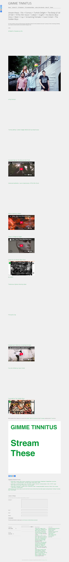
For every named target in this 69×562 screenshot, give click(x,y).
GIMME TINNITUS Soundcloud (32, 418)
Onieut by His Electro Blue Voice (17, 260)
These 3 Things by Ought (15, 236)
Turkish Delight (13, 489)
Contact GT (14, 7)
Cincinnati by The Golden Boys (16, 398)
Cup (23, 488)
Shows (51, 7)
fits (24, 488)
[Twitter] (1, 8)
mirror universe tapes (52, 534)
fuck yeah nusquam (51, 532)
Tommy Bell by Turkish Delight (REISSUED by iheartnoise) (23, 130)
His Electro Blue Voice (36, 488)
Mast (41, 488)
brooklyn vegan (51, 530)
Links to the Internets (39, 7)
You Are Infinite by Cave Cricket (16, 368)
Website (9, 515)
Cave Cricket (16, 488)
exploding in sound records (53, 531)
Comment (10, 499)
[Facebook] (1, 6)
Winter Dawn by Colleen (14, 213)
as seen (11, 277)
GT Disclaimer (21, 7)
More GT (47, 7)
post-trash (50, 536)
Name (9, 510)
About (9, 7)
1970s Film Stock (11, 488)
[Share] (1, 11)
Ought (44, 488)
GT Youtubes (42, 418)
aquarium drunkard (51, 529)
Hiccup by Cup (12, 315)
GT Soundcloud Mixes (29, 7)
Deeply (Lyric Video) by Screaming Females (19, 345)
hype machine (50, 533)
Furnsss (30, 488)
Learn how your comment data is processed (29, 520)
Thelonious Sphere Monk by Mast (17, 284)
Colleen (20, 488)
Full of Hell (27, 488)
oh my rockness (51, 535)
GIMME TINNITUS (20, 3)
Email (9, 512)
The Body (54, 488)
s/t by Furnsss (12, 99)
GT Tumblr (52, 418)
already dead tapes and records (53, 528)
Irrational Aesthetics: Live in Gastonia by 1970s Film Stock (23, 183)
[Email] (1, 10)
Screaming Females (48, 488)
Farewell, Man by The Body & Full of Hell (19, 160)
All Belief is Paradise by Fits (15, 31)
